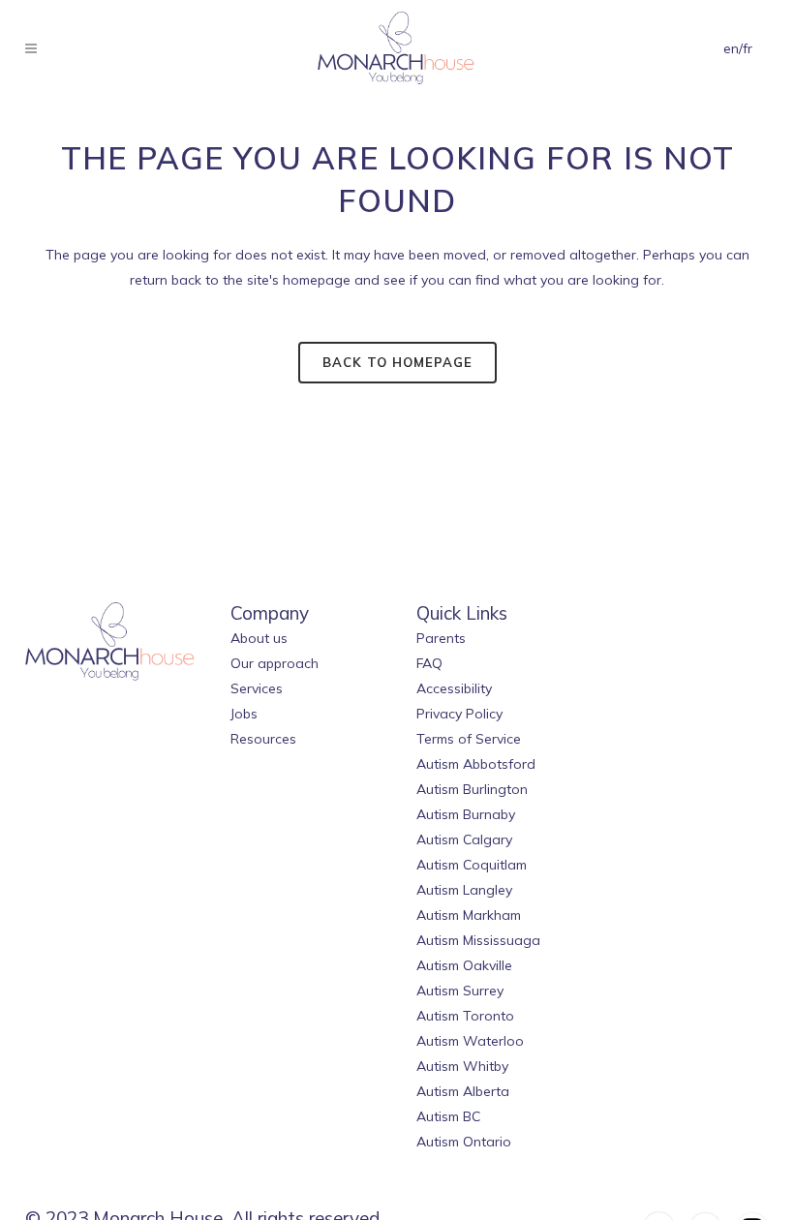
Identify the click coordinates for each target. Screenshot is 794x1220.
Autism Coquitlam (471, 864)
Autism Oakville (464, 965)
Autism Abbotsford (475, 764)
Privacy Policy (459, 713)
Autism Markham (468, 915)
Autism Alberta (462, 1091)
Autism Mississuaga (478, 940)
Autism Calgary (464, 839)
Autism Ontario (463, 1141)
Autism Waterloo (470, 1041)
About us (259, 638)
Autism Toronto (465, 1015)
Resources (263, 738)
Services (256, 688)
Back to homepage (397, 362)
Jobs (244, 713)
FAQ (429, 663)
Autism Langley (464, 890)
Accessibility (454, 688)
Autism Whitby (462, 1066)
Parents (441, 638)
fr (747, 48)
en (731, 48)
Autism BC (448, 1116)
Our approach (274, 663)
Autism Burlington (472, 789)
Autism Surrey (460, 990)
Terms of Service (468, 738)
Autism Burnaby (465, 814)
